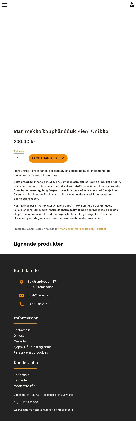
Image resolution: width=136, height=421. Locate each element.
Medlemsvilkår (24, 386)
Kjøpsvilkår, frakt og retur (32, 347)
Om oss (19, 335)
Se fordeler (22, 375)
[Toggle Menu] (4, 5)
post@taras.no (38, 295)
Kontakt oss (22, 330)
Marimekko (66, 228)
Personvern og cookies (31, 352)
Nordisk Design (84, 228)
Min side (20, 341)
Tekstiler (100, 228)
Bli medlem (21, 380)
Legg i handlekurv (48, 158)
